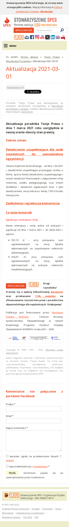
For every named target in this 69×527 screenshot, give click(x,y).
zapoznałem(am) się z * (29, 466)
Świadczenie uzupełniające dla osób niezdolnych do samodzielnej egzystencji (34, 154)
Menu (12, 46)
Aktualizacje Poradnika (18, 61)
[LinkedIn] (52, 37)
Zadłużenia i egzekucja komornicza (33, 203)
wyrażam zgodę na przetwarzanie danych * (35, 456)
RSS (36, 517)
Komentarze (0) (15, 87)
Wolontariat (7, 513)
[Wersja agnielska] (57, 37)
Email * (12, 416)
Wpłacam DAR (23, 30)
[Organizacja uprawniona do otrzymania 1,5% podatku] (19, 37)
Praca (58, 508)
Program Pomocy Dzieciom (15, 508)
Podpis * (12, 404)
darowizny (57, 292)
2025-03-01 (27, 111)
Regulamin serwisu (11, 517)
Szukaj (37, 30)
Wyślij (12, 472)
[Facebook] (32, 37)
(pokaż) (10, 460)
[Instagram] (37, 37)
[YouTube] (42, 37)
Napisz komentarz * (17, 428)
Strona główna (29, 57)
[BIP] (63, 37)
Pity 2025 (27, 517)
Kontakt (36, 508)
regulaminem (40, 466)
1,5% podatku (45, 296)
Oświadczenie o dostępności (30, 513)
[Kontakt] (26, 37)
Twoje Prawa (52, 57)
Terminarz (47, 508)
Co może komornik (19, 212)
